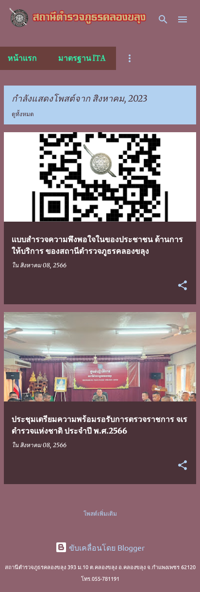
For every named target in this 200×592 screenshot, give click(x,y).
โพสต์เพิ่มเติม (100, 513)
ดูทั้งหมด (23, 114)
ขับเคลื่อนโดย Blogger (106, 547)
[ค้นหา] (163, 19)
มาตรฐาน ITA (81, 58)
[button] (182, 286)
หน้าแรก (22, 58)
